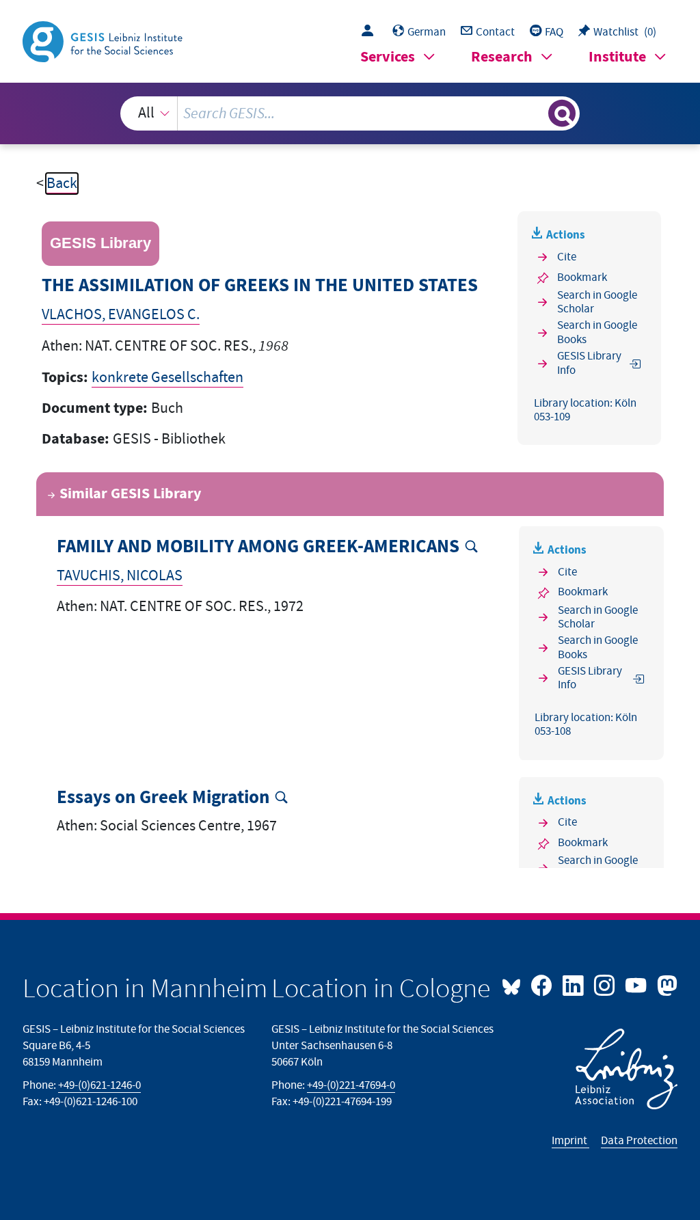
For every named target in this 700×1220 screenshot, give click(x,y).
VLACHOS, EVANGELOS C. (121, 315)
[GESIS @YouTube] (637, 984)
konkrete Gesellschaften (167, 378)
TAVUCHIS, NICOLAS (120, 576)
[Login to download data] (371, 32)
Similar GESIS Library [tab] (130, 493)
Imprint (570, 1140)
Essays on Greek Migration (163, 798)
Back (61, 183)
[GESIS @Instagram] (605, 984)
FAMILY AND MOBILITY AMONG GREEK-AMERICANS (258, 547)
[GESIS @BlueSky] (514, 984)
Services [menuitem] (387, 57)
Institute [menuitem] (617, 57)
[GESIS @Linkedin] (574, 984)
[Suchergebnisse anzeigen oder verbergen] (562, 113)
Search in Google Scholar (597, 302)
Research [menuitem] (502, 57)
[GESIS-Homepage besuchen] (104, 41)
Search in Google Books (597, 332)
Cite (566, 257)
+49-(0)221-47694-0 (351, 1085)
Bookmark (582, 277)
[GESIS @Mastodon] (665, 984)
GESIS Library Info (589, 363)
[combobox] (350, 113)
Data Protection (639, 1140)
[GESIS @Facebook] (542, 984)
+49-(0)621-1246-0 (99, 1085)
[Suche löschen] (536, 113)
